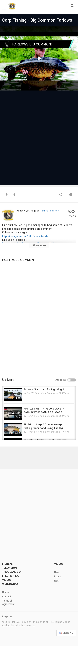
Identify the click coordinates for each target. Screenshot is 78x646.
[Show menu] (4, 7)
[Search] (72, 5)
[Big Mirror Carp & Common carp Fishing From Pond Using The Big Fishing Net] (13, 429)
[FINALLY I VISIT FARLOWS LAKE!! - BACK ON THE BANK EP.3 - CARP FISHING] (13, 413)
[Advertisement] (39, 136)
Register (7, 616)
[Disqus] (39, 321)
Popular (58, 576)
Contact (6, 596)
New (56, 572)
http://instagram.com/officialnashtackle (25, 236)
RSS (56, 580)
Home (5, 592)
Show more (39, 245)
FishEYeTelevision (49, 210)
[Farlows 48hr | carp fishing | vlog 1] (13, 394)
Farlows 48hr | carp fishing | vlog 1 (44, 389)
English (67, 633)
